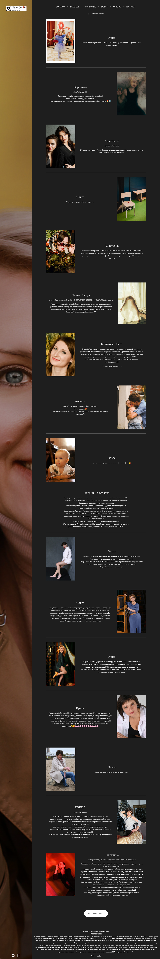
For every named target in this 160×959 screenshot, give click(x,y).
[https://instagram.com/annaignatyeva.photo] (19, 955)
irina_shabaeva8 (80, 812)
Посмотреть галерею (110, 366)
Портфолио (90, 6)
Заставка (60, 6)
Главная (74, 6)
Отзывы (117, 6)
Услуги (104, 6)
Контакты (131, 6)
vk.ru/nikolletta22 (80, 92)
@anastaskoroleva (112, 146)
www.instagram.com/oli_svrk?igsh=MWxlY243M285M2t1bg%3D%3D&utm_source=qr (81, 300)
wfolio (99, 956)
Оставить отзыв (97, 13)
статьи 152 (110, 952)
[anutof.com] (16, 8)
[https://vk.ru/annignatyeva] (13, 955)
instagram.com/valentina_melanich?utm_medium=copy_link (112, 859)
